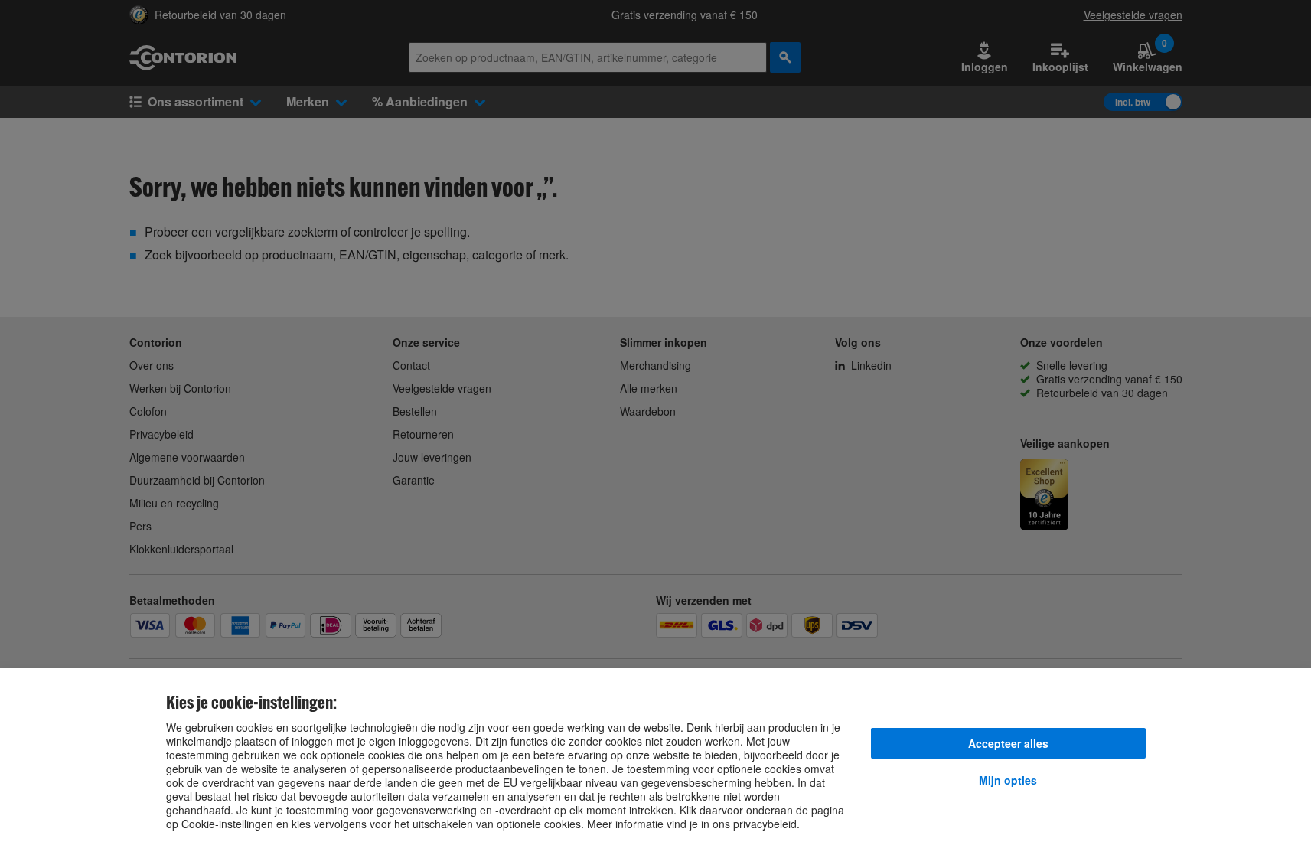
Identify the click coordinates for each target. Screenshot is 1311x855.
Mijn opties (1008, 780)
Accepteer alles (1008, 743)
